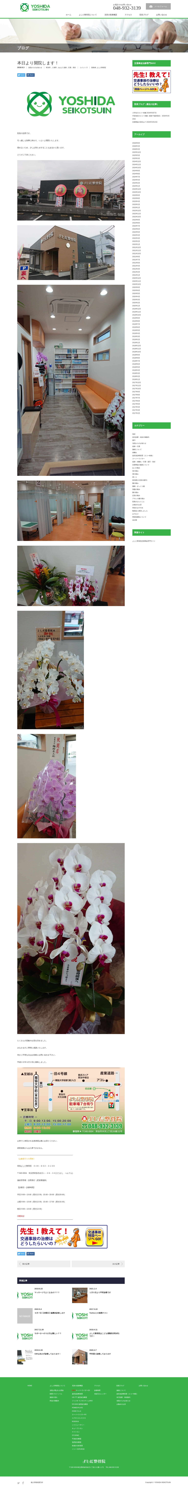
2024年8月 (136, 174)
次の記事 (116, 1264)
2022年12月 (136, 210)
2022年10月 (136, 217)
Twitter (18, 1483)
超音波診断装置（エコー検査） (143, 456)
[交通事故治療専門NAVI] (151, 93)
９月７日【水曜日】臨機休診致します (50, 1313)
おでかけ (135, 514)
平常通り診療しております (100, 1354)
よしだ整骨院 (101, 67)
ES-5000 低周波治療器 (80, 1404)
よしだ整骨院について (88, 15)
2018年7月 (136, 361)
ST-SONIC (75, 1435)
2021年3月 (136, 269)
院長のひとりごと (138, 502)
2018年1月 (136, 379)
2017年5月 (136, 404)
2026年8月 (136, 143)
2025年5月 (136, 155)
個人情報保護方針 (37, 1482)
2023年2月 (136, 204)
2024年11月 (136, 164)
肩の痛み (135, 474)
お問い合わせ (161, 15)
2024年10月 (136, 167)
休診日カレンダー (100, 1394)
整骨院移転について (139, 517)
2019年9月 (136, 318)
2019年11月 (136, 312)
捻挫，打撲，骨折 (70, 67)
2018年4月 (136, 370)
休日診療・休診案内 (123, 1397)
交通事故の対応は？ (139, 122)
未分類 (134, 520)
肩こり (134, 477)
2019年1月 (136, 342)
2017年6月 (136, 401)
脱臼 (133, 440)
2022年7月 (136, 226)
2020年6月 (136, 290)
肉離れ (134, 452)
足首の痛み (136, 495)
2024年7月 (136, 177)
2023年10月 (136, 192)
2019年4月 (136, 333)
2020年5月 (136, 293)
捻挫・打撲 (136, 446)
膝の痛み (135, 492)
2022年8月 (136, 223)
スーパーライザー (138, 459)
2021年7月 (136, 260)
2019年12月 (136, 309)
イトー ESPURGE (78, 1449)
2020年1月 (136, 306)
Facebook (23, 1483)
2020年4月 (136, 296)
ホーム (68, 15)
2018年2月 (136, 376)
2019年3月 (136, 336)
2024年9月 (136, 171)
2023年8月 (136, 198)
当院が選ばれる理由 (57, 1390)
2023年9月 (136, 195)
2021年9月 (136, 256)
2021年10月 (136, 253)
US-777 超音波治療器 (79, 1397)
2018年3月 (136, 373)
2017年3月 (136, 410)
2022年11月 (136, 214)
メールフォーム (160, 6)
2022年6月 (136, 229)
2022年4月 (136, 235)
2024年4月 (136, 180)
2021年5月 (136, 263)
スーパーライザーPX (79, 1414)
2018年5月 (136, 367)
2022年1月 (136, 244)
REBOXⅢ (75, 1421)
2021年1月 (136, 275)
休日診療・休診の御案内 (140, 437)
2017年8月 (136, 395)
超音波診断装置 (77, 1394)
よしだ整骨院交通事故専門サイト (143, 541)
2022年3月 (136, 238)
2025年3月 (136, 158)
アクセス (128, 15)
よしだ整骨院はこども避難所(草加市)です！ (104, 1334)
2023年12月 (136, 189)
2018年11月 (136, 349)
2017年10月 (136, 388)
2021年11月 (136, 250)
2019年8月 (136, 321)
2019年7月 (136, 324)
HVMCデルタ (76, 1411)
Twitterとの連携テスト (98, 1313)
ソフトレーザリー (78, 1425)
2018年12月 (136, 346)
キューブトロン (77, 1428)
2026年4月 (136, 146)
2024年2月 (136, 183)
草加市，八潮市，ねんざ (54, 67)
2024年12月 (136, 161)
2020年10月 (136, 284)
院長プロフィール (56, 1394)
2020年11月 (136, 281)
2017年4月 (136, 407)
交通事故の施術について (140, 465)
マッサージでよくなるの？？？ (47, 1292)
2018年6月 (136, 364)
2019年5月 (136, 330)
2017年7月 (136, 398)
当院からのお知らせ (35, 67)
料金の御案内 (54, 1401)
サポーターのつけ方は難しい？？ (48, 1333)
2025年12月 (136, 152)
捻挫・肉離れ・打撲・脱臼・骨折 (143, 462)
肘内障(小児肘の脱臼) (139, 480)
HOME (29, 1385)
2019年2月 (136, 339)
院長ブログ (144, 15)
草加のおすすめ (137, 508)
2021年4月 (136, 266)
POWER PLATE (77, 1407)
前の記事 (26, 1264)
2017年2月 (136, 413)
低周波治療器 (76, 1442)
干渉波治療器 (76, 1439)
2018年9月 (136, 355)
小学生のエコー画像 (139, 113)
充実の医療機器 (110, 15)
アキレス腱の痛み (138, 498)
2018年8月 (136, 358)
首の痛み (135, 471)
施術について (137, 449)
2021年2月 (136, 272)
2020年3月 (136, 299)
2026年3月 (136, 149)
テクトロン (76, 1432)
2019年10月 (136, 315)
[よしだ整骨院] (35, 7)
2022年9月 (136, 220)
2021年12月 (136, 247)
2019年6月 (136, 327)
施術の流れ (53, 1397)
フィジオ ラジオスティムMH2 (82, 1401)
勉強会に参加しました (140, 511)
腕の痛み (135, 483)
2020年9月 (136, 287)
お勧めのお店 (137, 505)
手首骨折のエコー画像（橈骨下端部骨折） (147, 116)
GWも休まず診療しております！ (48, 1354)
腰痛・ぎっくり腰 (138, 486)
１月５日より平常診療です (100, 1292)
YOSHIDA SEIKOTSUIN (162, 1482)
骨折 (133, 434)
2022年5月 (136, 232)
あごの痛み (136, 468)
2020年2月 (136, 303)
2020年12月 (136, 278)
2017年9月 (136, 392)
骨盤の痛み (136, 489)
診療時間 (97, 1390)
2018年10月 (136, 352)
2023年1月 (136, 207)
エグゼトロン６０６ (79, 1418)
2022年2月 (136, 241)
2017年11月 (136, 385)
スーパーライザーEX (81, 1390)
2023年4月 (136, 201)
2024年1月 (136, 186)
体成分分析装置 (77, 1445)
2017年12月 (136, 382)
